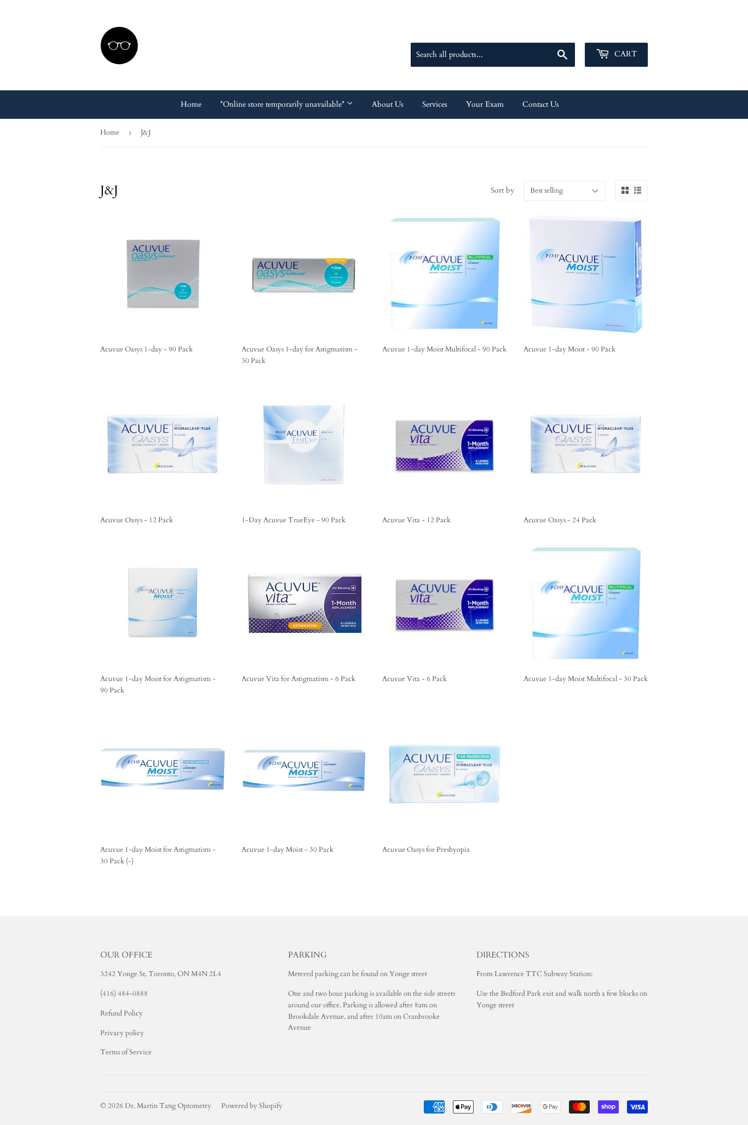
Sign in (570, 29)
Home (191, 104)
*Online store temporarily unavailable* (283, 104)
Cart (624, 54)
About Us (388, 104)
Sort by (502, 190)
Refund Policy (121, 1013)
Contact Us (540, 104)
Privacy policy (122, 1033)
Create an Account (621, 29)
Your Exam (485, 104)
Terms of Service (126, 1052)
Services (434, 104)
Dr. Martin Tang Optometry (168, 1106)
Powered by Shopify (252, 1106)
